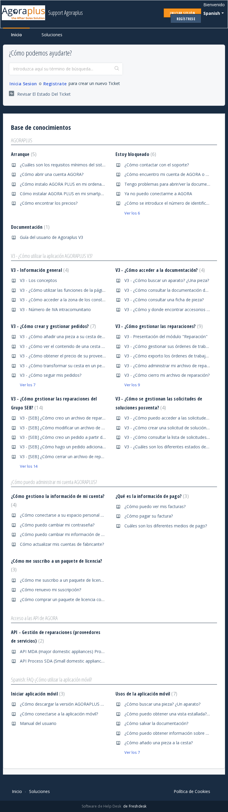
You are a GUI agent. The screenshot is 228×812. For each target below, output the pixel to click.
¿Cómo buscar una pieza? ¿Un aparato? (162, 704)
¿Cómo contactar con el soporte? (156, 165)
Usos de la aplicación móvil (145, 693)
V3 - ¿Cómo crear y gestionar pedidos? (52, 326)
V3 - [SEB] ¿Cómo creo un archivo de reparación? (67, 418)
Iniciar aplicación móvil (37, 693)
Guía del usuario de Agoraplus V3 (51, 237)
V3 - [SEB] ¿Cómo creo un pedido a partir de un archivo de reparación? (87, 437)
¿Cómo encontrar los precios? (48, 203)
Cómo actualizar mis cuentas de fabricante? (62, 544)
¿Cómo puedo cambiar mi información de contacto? (70, 534)
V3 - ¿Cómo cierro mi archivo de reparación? (167, 375)
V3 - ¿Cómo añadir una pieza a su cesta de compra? (70, 336)
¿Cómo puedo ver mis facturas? (155, 506)
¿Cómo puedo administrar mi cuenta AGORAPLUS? (54, 481)
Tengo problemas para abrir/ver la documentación (172, 184)
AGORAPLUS (21, 140)
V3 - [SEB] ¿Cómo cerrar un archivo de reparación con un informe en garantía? (95, 456)
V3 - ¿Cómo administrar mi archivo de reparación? (172, 365)
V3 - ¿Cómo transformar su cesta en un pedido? (66, 365)
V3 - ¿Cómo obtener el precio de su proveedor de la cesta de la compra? (89, 356)
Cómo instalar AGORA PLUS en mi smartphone (65, 193)
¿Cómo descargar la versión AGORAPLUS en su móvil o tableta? (81, 704)
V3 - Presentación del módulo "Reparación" (166, 336)
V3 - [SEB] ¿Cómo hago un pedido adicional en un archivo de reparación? (90, 447)
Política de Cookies (192, 791)
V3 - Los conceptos (38, 280)
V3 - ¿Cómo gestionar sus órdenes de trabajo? (169, 346)
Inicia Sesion (23, 83)
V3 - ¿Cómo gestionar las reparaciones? (158, 326)
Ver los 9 (132, 384)
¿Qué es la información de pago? (151, 496)
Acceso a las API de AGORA (34, 618)
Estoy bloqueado (135, 154)
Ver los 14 (28, 466)
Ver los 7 (27, 384)
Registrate (55, 83)
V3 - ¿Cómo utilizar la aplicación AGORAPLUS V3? (51, 255)
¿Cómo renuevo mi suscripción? (50, 589)
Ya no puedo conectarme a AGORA (158, 193)
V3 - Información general (39, 270)
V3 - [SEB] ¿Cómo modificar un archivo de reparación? (72, 428)
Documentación (29, 227)
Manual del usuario (38, 723)
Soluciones (52, 34)
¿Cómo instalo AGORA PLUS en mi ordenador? (65, 184)
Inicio (16, 34)
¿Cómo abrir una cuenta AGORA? (51, 174)
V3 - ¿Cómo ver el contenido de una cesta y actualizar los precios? (83, 346)
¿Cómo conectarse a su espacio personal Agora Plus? (71, 515)
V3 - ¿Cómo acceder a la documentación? (159, 270)
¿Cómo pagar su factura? (148, 516)
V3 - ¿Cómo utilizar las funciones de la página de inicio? (73, 290)
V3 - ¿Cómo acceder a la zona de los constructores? (70, 299)
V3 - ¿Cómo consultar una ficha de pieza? (164, 299)
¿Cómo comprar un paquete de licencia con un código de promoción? (87, 599)
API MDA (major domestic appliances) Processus (67, 651)
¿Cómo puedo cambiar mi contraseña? (57, 525)
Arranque (23, 154)
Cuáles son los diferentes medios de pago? (165, 526)
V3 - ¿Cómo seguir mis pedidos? (50, 375)
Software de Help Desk (102, 806)
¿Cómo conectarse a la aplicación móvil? (59, 714)
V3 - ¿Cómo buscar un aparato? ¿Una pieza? (166, 280)
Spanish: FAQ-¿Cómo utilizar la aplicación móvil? (51, 679)
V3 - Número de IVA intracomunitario (55, 309)
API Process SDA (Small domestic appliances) (63, 661)
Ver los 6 (132, 213)
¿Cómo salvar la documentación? (156, 723)
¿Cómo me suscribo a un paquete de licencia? (64, 580)
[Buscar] (117, 69)
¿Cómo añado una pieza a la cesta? (158, 742)
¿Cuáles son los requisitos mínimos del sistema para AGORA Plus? (83, 165)
